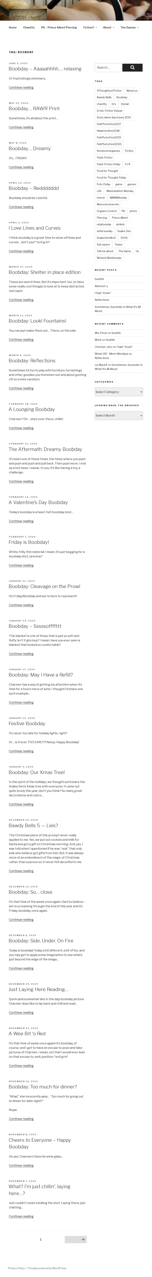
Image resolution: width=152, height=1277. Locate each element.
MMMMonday (118, 197)
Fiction (129, 150)
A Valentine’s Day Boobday (38, 502)
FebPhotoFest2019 (109, 137)
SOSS (124, 237)
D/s (114, 104)
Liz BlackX (101, 364)
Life (99, 190)
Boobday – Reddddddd (34, 188)
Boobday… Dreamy (30, 148)
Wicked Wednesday (109, 257)
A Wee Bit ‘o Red (27, 1033)
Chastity (29, 27)
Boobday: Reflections (32, 360)
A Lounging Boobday (32, 409)
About (107, 27)
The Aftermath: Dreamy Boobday (45, 449)
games (131, 184)
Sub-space (103, 244)
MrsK (98, 339)
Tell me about (105, 251)
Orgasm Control (107, 211)
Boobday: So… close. (31, 892)
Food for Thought (107, 170)
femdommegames (108, 150)
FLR (127, 164)
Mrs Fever (101, 332)
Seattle (99, 279)
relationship (104, 224)
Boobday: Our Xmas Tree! (37, 772)
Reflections (102, 299)
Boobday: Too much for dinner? (43, 1087)
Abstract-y (101, 286)
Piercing (102, 217)
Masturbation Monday (119, 190)
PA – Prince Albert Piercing (59, 27)
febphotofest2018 (108, 130)
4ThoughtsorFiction (109, 90)
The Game (124, 251)
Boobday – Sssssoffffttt (35, 626)
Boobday (121, 97)
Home (13, 27)
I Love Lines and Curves (35, 228)
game (119, 184)
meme (101, 197)
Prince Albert (120, 217)
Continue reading (21, 87)
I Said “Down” (103, 292)
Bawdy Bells (104, 97)
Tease (119, 244)
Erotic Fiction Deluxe (110, 110)
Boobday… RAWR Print (34, 108)
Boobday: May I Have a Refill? (41, 675)
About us (132, 90)
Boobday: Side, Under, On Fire (41, 940)
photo (133, 211)
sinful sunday (105, 231)
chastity (102, 104)
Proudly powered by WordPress (47, 1268)
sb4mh (120, 224)
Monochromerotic (108, 204)
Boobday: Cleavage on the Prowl (44, 586)
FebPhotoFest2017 (109, 124)
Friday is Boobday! (29, 542)
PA (123, 211)
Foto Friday (103, 184)
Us (137, 251)
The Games (128, 27)
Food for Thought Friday (111, 177)
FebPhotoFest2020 (109, 144)
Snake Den (124, 231)
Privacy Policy (16, 1268)
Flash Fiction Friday (108, 164)
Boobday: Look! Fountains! (37, 321)
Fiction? (88, 27)
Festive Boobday (27, 723)
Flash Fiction (105, 157)
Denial (125, 104)
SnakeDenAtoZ (106, 237)
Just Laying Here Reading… (38, 989)
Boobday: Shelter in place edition (45, 272)
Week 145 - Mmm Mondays (111, 353)
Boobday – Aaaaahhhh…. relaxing (45, 69)
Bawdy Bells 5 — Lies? (33, 825)
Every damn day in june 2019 (114, 117)
